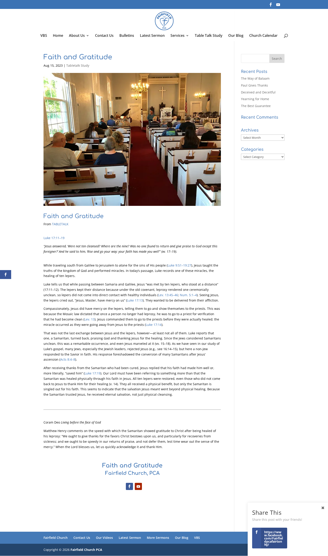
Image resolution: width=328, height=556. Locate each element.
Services (177, 36)
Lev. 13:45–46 (168, 295)
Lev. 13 (89, 319)
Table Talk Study (208, 36)
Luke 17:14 (154, 324)
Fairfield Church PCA (86, 550)
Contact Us (104, 36)
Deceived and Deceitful (258, 92)
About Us (77, 36)
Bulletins (126, 36)
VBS (43, 36)
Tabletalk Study (77, 65)
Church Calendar (263, 36)
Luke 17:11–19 (54, 238)
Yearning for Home (255, 99)
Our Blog (235, 36)
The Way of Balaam (255, 78)
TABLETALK (60, 224)
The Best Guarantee (256, 106)
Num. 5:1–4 (188, 295)
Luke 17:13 (135, 300)
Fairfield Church (56, 537)
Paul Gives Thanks (254, 85)
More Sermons (158, 537)
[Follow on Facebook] (129, 486)
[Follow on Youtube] (138, 486)
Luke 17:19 (92, 373)
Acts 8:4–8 (67, 359)
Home (58, 36)
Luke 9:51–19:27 (179, 265)
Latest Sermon (152, 36)
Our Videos (104, 537)
